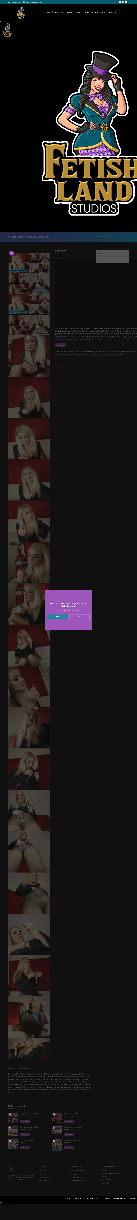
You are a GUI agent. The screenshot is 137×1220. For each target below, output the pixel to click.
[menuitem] (49, 12)
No (79, 617)
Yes (57, 617)
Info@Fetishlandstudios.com (33, 2)
